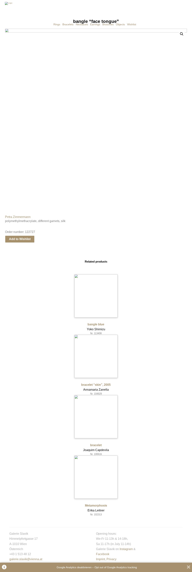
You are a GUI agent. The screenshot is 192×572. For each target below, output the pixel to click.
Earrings (95, 24)
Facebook (102, 554)
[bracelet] (96, 416)
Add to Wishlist (20, 239)
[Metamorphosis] (96, 477)
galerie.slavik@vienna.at (25, 559)
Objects (120, 24)
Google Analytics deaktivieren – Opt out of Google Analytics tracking (97, 567)
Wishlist (131, 24)
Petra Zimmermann (18, 216)
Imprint (100, 559)
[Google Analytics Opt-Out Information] (4, 567)
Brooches (108, 24)
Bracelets (68, 24)
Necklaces (82, 24)
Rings (56, 24)
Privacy (111, 559)
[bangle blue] (96, 296)
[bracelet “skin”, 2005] (96, 356)
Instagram (126, 549)
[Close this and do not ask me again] (188, 567)
